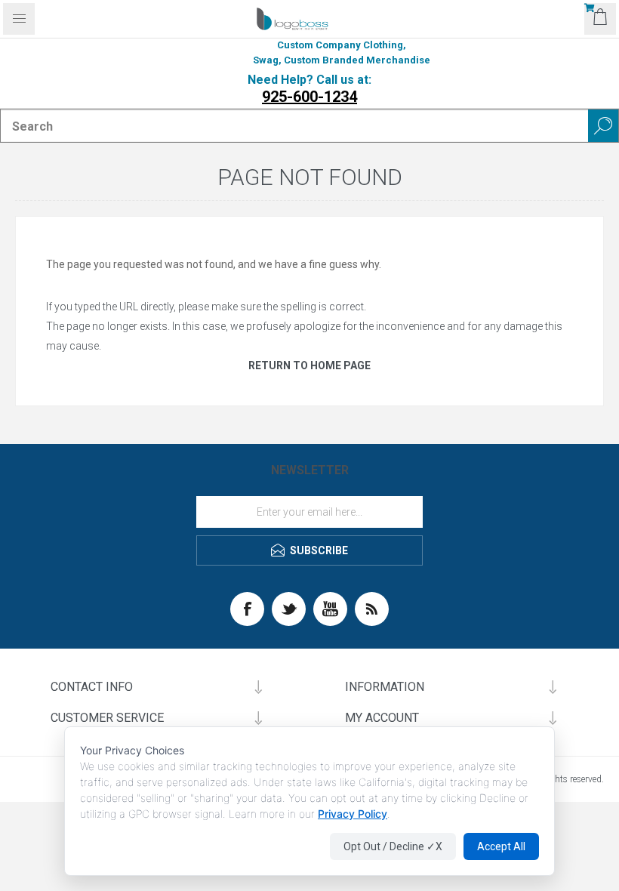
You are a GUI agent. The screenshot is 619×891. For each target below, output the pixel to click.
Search (603, 125)
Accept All (501, 846)
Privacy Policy (352, 813)
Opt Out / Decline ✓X (392, 846)
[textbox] (294, 126)
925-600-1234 (309, 97)
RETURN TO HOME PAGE (309, 365)
